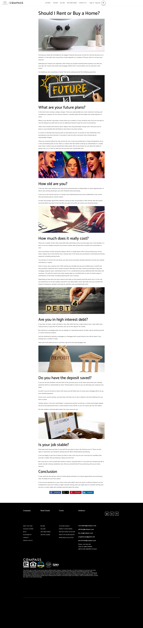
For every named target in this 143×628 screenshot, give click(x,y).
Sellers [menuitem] (62, 3)
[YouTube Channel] (112, 514)
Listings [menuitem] (48, 3)
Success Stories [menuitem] (28, 529)
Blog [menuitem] (24, 532)
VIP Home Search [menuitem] (64, 526)
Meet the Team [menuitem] (27, 526)
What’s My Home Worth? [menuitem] (67, 535)
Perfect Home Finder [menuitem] (65, 529)
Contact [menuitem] (26, 538)
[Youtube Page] (107, 514)
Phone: (80, 544)
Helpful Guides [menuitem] (45, 535)
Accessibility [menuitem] (27, 535)
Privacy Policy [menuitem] (28, 541)
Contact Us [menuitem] (82, 3)
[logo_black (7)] (12, 3)
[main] (71, 254)
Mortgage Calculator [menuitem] (66, 538)
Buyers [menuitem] (55, 3)
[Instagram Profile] (117, 514)
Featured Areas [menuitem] (72, 3)
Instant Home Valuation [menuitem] (67, 532)
